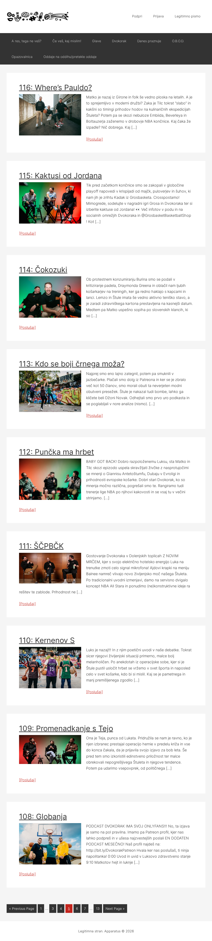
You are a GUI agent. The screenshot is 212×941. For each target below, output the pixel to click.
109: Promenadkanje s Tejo (66, 728)
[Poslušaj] (94, 139)
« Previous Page (21, 908)
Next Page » (115, 908)
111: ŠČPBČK (41, 546)
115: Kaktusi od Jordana (60, 175)
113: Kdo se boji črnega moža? (71, 363)
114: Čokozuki (43, 269)
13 (98, 908)
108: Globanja (43, 816)
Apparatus (38, 16)
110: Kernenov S (47, 640)
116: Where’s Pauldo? (55, 87)
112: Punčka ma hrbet (56, 451)
